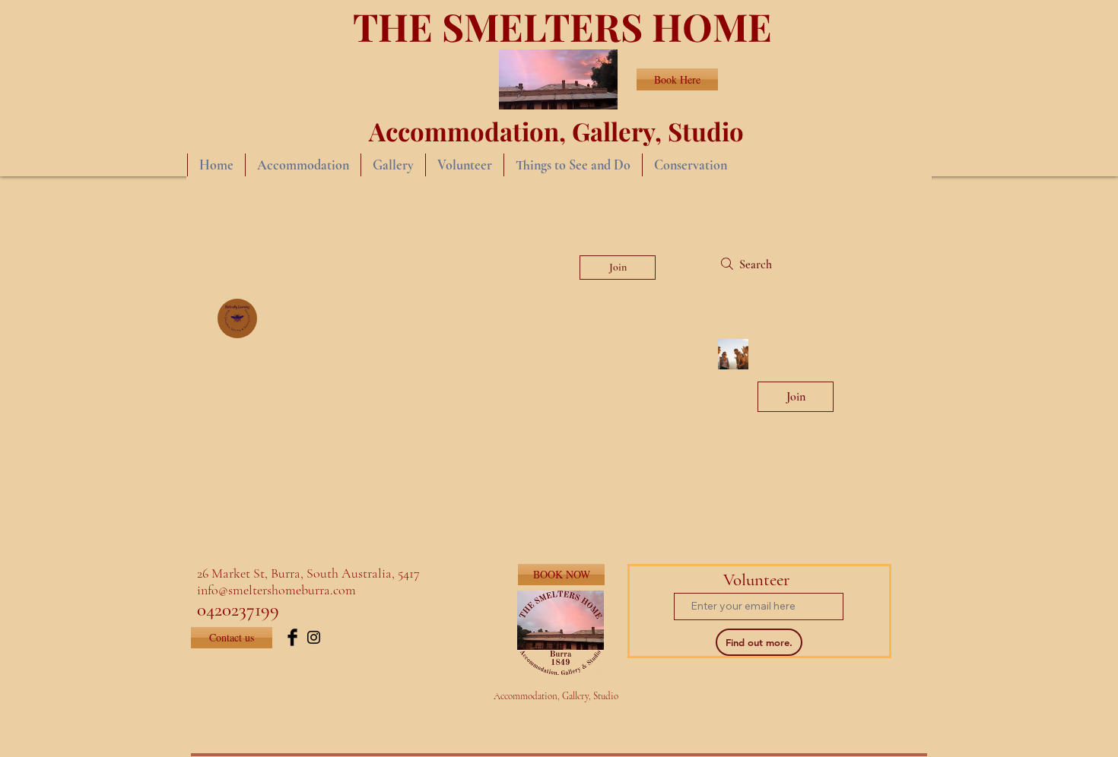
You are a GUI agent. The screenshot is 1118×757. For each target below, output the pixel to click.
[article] (437, 363)
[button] (809, 378)
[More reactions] (279, 397)
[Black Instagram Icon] (313, 637)
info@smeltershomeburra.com (276, 589)
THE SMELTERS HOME (562, 26)
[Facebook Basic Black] (292, 637)
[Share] (646, 308)
